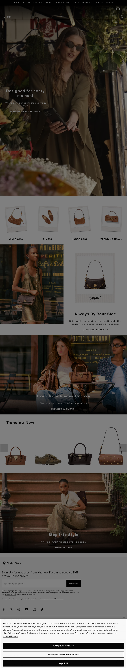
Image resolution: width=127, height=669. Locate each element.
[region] (63, 644)
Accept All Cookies (63, 645)
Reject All (63, 663)
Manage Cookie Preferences (63, 654)
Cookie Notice (10, 636)
